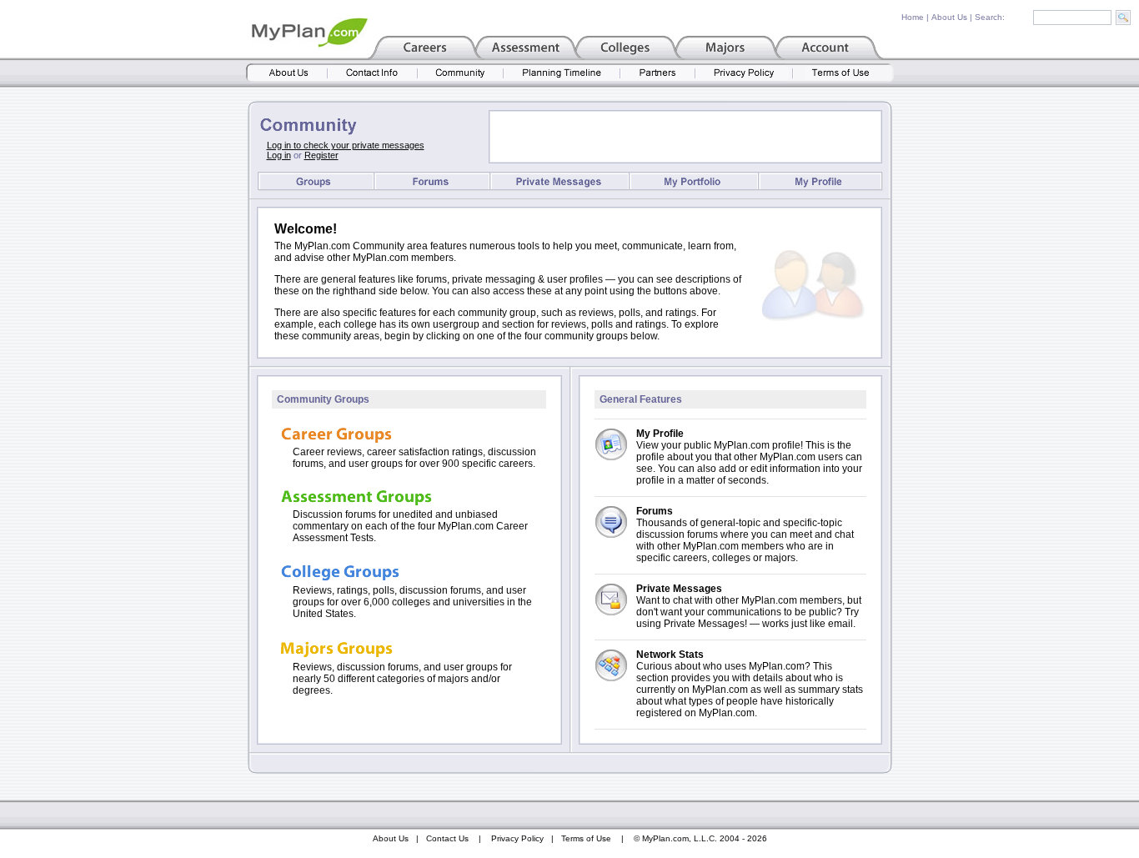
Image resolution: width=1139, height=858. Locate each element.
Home (912, 17)
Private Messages (679, 589)
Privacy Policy (517, 838)
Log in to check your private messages (345, 145)
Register (321, 155)
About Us (949, 17)
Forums (654, 511)
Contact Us (447, 838)
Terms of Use (586, 838)
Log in (279, 155)
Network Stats (670, 654)
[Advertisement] (685, 137)
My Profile (660, 433)
